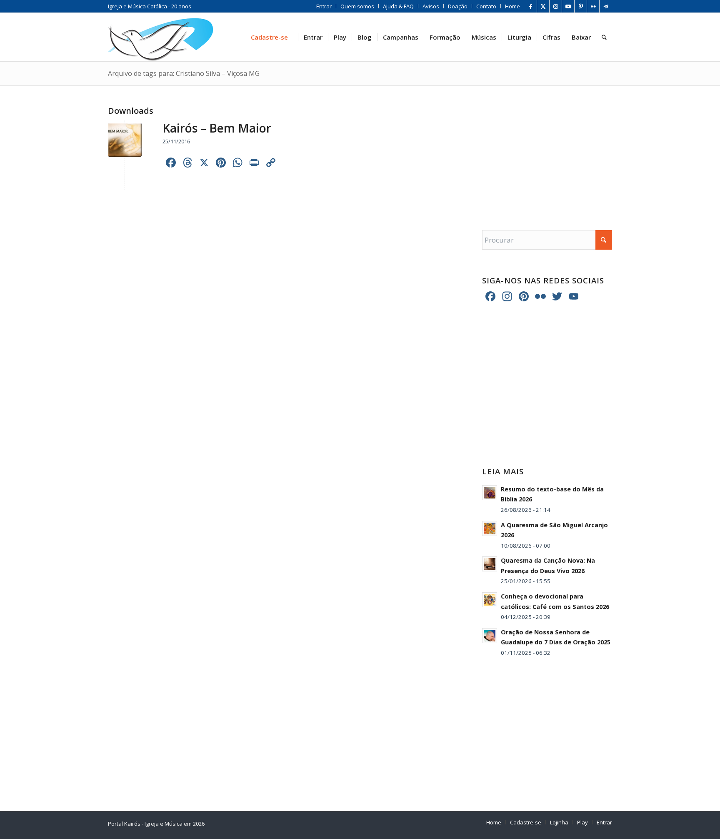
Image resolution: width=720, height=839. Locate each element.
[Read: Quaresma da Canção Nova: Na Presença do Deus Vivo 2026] (489, 563)
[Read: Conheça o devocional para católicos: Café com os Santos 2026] (489, 599)
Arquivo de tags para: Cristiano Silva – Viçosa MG (184, 73)
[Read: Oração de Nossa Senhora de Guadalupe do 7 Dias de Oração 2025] (489, 635)
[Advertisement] (547, 150)
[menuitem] (324, 6)
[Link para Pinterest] (581, 6)
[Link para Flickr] (593, 6)
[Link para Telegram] (606, 6)
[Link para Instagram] (556, 6)
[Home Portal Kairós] (160, 37)
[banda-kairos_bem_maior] (125, 140)
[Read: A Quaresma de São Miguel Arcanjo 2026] (489, 528)
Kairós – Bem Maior (216, 128)
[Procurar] (604, 37)
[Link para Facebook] (531, 6)
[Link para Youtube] (568, 6)
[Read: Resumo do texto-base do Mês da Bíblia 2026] (489, 492)
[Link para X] (543, 6)
